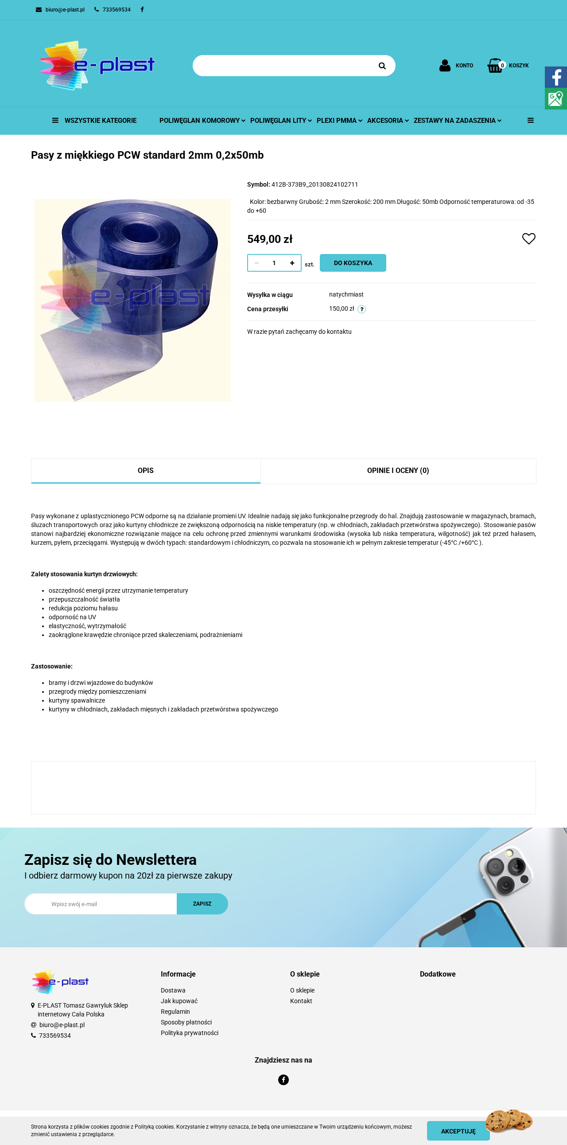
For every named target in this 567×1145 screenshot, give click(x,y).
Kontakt (301, 1000)
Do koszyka (353, 262)
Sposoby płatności (186, 1022)
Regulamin (175, 1011)
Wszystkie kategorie (99, 121)
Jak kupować (179, 1000)
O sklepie (302, 990)
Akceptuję (458, 1131)
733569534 (55, 1035)
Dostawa (173, 990)
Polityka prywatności (189, 1032)
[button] (219, 974)
